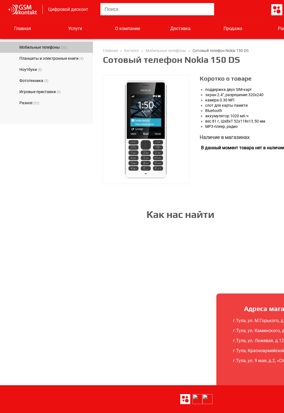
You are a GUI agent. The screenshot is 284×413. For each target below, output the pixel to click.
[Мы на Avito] (276, 10)
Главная (22, 28)
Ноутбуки (30, 69)
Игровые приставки (40, 91)
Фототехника (33, 80)
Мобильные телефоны (43, 47)
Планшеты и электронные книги (51, 58)
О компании (127, 28)
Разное (29, 103)
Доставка (180, 28)
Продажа (233, 28)
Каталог (131, 50)
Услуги (75, 28)
